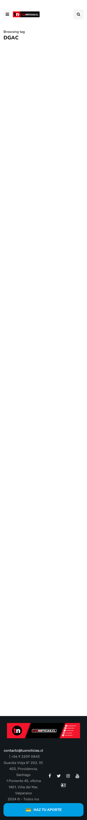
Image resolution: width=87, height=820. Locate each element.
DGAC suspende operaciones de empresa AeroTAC (41, 404)
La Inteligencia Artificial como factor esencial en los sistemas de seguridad (40, 527)
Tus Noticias (16, 296)
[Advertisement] (43, 595)
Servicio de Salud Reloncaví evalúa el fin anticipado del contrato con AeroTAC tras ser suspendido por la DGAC (40, 278)
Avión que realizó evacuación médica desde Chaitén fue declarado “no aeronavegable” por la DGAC (41, 162)
